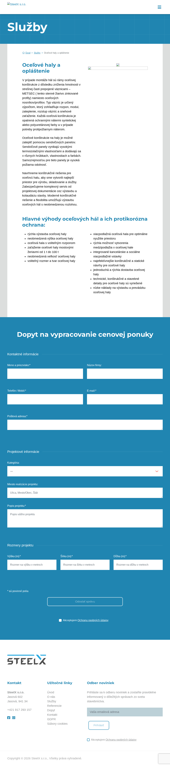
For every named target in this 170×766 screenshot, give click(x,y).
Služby (37, 53)
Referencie (54, 705)
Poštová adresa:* (17, 416)
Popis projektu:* (16, 505)
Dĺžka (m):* (120, 556)
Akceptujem (85, 620)
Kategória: (13, 462)
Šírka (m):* (66, 556)
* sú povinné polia (17, 591)
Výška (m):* (14, 556)
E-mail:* (91, 390)
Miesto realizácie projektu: (22, 484)
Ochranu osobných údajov (93, 620)
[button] (159, 7)
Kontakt (52, 714)
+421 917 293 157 (19, 709)
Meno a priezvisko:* (18, 365)
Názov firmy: (94, 365)
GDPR (51, 719)
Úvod (27, 53)
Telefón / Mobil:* (16, 390)
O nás (51, 696)
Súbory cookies (57, 723)
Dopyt (51, 710)
